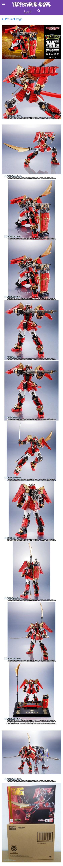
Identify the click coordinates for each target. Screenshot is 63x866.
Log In (28, 11)
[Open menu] (3, 3)
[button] (38, 11)
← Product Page (12, 19)
